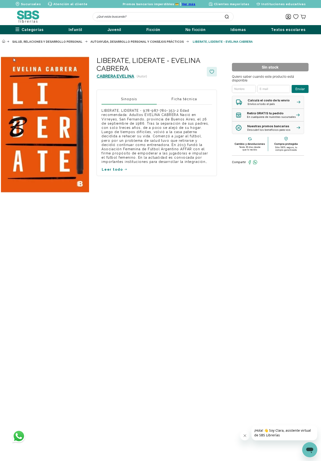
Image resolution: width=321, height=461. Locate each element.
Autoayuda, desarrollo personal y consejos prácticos (137, 41)
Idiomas (238, 29)
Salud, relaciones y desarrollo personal (47, 41)
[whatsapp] (255, 162)
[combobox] (163, 16)
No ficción (195, 29)
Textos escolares (288, 29)
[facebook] (249, 162)
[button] (268, 102)
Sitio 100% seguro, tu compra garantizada (286, 148)
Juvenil (114, 29)
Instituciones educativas (283, 4)
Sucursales (31, 4)
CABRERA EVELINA (115, 76)
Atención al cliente (70, 4)
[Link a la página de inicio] (3, 41)
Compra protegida (286, 144)
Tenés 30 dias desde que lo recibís (249, 148)
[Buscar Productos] (227, 16)
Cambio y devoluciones (250, 144)
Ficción (153, 29)
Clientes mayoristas (231, 4)
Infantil (75, 29)
